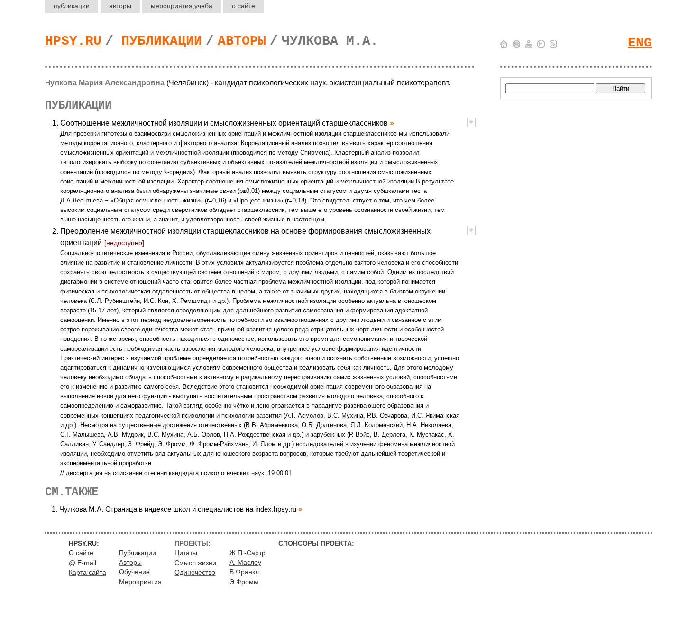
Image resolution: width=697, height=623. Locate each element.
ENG (640, 43)
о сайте (243, 5)
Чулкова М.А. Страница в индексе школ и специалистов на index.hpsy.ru (177, 509)
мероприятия (181, 5)
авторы (120, 5)
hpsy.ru (73, 41)
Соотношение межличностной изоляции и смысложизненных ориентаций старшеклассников (224, 123)
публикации (72, 5)
